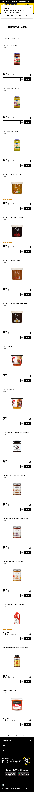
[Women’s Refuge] (3, 785)
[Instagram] (7, 761)
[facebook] (3, 761)
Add (27, 79)
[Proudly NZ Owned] (26, 761)
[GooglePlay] (23, 774)
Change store (8, 15)
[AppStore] (10, 774)
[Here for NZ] (15, 761)
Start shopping (21, 15)
